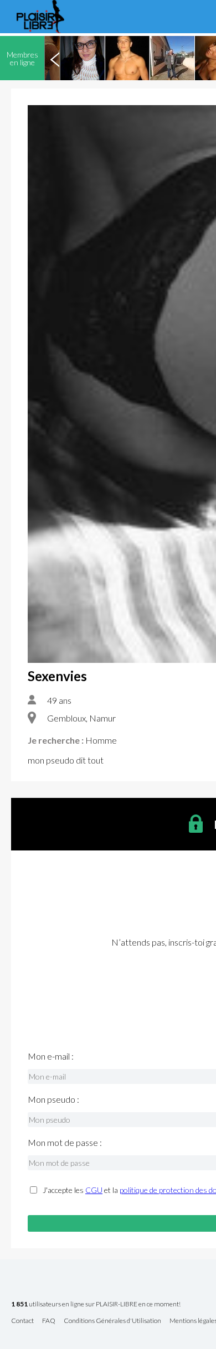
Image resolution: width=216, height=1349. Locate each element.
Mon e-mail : (51, 1056)
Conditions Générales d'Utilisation (112, 1321)
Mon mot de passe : (65, 1142)
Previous (54, 58)
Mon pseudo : (53, 1099)
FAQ (48, 1321)
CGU (93, 1190)
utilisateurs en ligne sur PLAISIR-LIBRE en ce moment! (96, 1304)
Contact (22, 1321)
